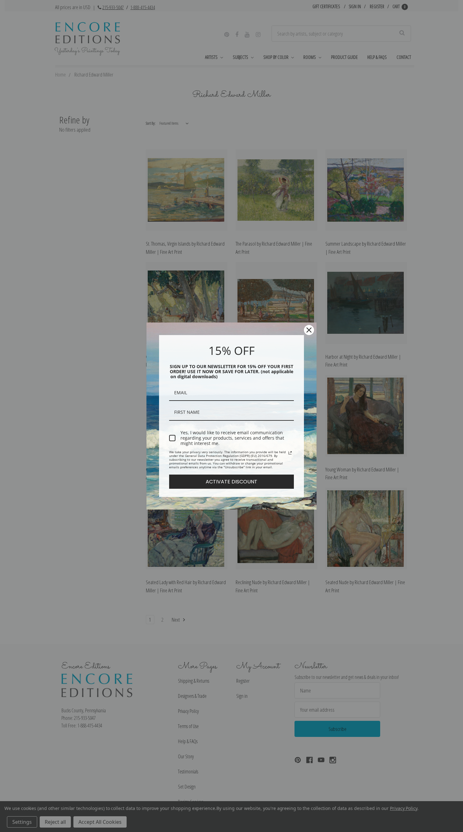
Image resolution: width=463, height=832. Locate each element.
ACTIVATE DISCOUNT (231, 481)
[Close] (309, 330)
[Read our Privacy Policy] (290, 453)
